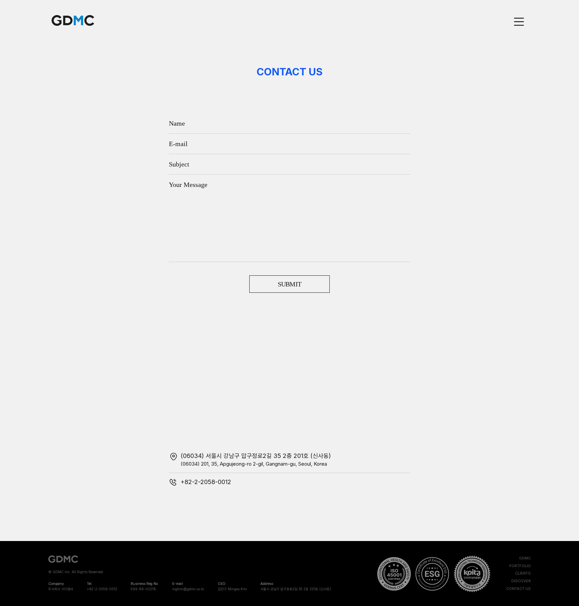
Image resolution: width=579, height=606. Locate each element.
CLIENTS (523, 573)
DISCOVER (521, 581)
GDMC (73, 20)
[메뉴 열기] (519, 21)
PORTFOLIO (520, 565)
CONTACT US (518, 588)
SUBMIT (290, 284)
